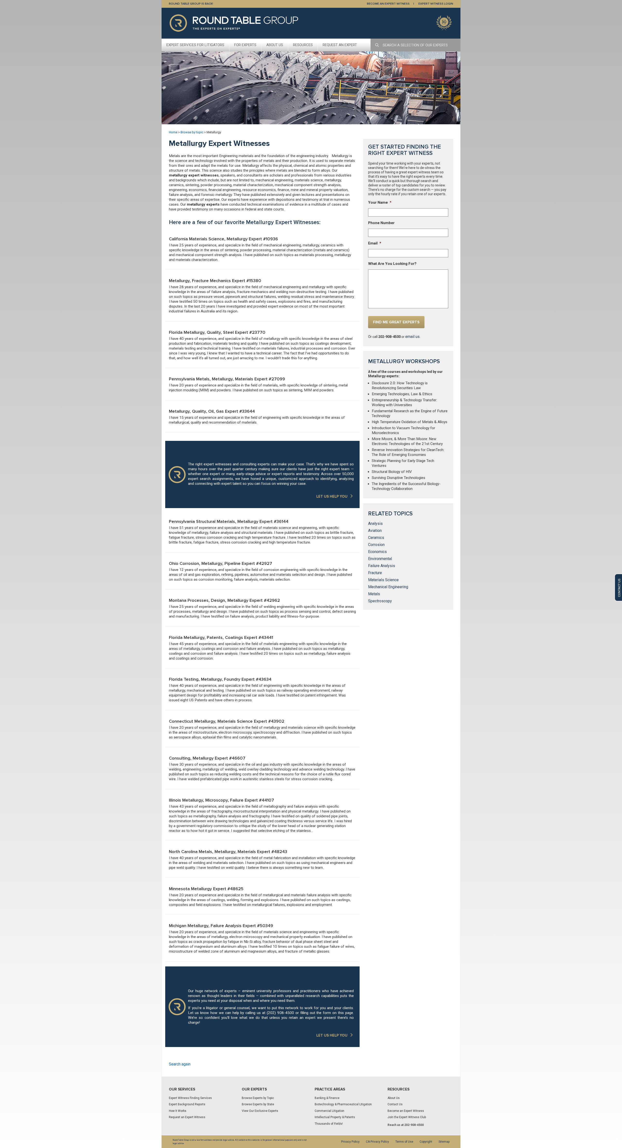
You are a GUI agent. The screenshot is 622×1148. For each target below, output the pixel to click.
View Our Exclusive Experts (260, 1111)
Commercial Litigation (329, 1111)
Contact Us (395, 1104)
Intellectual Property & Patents (335, 1117)
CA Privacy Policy (377, 1141)
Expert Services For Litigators (195, 45)
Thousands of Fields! (329, 1123)
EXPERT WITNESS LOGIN (435, 4)
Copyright (426, 1141)
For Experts (245, 45)
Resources (303, 45)
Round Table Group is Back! (191, 4)
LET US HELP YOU (331, 496)
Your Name (379, 202)
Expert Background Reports (187, 1104)
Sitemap (444, 1141)
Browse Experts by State (258, 1104)
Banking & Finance (327, 1098)
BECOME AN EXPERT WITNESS (388, 4)
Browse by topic (192, 132)
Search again (179, 1064)
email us (412, 336)
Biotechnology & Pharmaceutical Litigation (343, 1104)
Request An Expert (340, 45)
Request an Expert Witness (187, 1117)
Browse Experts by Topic (258, 1098)
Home (173, 132)
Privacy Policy (350, 1141)
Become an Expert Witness (406, 1111)
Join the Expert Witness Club (407, 1117)
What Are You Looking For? (392, 263)
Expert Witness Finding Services (190, 1098)
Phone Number (381, 223)
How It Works (177, 1111)
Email (374, 243)
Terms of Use (404, 1141)
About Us (274, 45)
